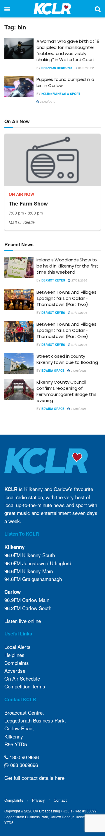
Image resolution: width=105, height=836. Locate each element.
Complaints (16, 662)
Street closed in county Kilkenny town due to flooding (67, 359)
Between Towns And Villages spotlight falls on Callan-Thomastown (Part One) (66, 330)
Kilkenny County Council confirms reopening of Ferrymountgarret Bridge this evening (66, 391)
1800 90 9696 (23, 757)
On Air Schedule (22, 678)
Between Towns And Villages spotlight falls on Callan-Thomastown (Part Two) (66, 298)
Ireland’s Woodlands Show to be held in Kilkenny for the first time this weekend (67, 266)
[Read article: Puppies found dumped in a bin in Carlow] (19, 86)
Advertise (14, 670)
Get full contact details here (34, 777)
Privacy (38, 800)
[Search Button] (98, 8)
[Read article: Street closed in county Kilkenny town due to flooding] (19, 363)
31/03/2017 (47, 102)
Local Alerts (17, 646)
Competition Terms (24, 686)
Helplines (14, 654)
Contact (60, 800)
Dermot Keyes (53, 280)
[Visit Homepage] (52, 9)
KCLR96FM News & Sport (60, 94)
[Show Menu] (7, 8)
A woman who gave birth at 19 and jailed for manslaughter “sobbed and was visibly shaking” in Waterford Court (67, 50)
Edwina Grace (52, 371)
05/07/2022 (85, 68)
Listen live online (22, 620)
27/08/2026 (79, 280)
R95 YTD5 (15, 744)
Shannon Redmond (56, 68)
